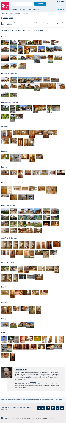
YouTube (39, 408)
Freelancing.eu (3, 418)
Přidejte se (60, 9)
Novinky (22, 9)
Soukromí (29, 407)
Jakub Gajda (18, 13)
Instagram (53, 408)
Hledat (40, 4)
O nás (29, 9)
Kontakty (36, 9)
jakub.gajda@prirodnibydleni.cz (36, 383)
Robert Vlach (16, 407)
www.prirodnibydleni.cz (54, 383)
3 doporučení (33, 382)
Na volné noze (4, 13)
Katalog (14, 9)
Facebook (48, 408)
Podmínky (4, 409)
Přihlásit (62, 1)
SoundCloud (62, 408)
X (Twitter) (57, 408)
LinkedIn (43, 408)
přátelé (23, 407)
